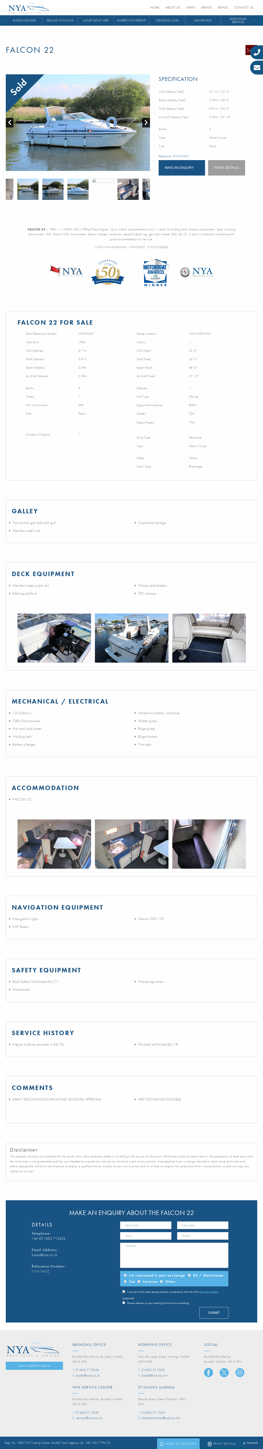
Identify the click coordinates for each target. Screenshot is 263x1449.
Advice (223, 7)
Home (155, 7)
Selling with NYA (60, 20)
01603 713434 (87, 1370)
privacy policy (209, 1292)
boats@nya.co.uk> (155, 1375)
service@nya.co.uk (89, 1418)
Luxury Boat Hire (96, 20)
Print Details (224, 1444)
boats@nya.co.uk (44, 1254)
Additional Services (238, 20)
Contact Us (243, 7)
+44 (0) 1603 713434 (48, 1238)
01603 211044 (153, 1412)
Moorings (202, 20)
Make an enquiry (181, 1444)
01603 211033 (153, 1370)
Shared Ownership (131, 20)
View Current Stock (34, 1366)
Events (206, 7)
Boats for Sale (24, 20)
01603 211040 (87, 1412)
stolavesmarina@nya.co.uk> (161, 1418)
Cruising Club (167, 20)
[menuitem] (24, 20)
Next (148, 189)
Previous (8, 189)
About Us (173, 7)
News (190, 7)
